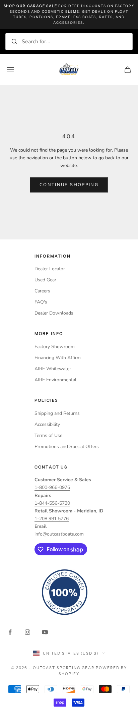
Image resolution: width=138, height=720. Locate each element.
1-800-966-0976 (52, 487)
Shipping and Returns (57, 413)
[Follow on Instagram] (27, 632)
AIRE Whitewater (52, 369)
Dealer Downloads (53, 313)
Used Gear (45, 280)
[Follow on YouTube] (45, 632)
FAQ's (40, 302)
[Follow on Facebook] (10, 632)
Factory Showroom (54, 346)
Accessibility (47, 424)
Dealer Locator (49, 269)
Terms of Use (48, 435)
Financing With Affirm (57, 357)
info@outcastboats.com (59, 534)
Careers (42, 291)
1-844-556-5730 (52, 503)
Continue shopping (69, 185)
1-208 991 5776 (51, 518)
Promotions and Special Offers (66, 446)
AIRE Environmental (55, 380)
